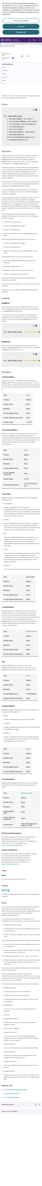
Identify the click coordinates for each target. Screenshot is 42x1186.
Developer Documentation (16, 40)
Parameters (5, 77)
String (28, 395)
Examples (4, 73)
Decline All (21, 32)
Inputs (3, 80)
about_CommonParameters (10, 864)
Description (5, 70)
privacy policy (18, 5)
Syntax (3, 67)
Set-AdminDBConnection (11, 1093)
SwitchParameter (31, 631)
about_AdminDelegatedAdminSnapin (15, 1089)
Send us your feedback (10, 1111)
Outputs (4, 83)
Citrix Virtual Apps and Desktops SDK (16, 44)
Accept (21, 26)
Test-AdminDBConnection (12, 1097)
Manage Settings (21, 20)
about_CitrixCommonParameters (12, 845)
